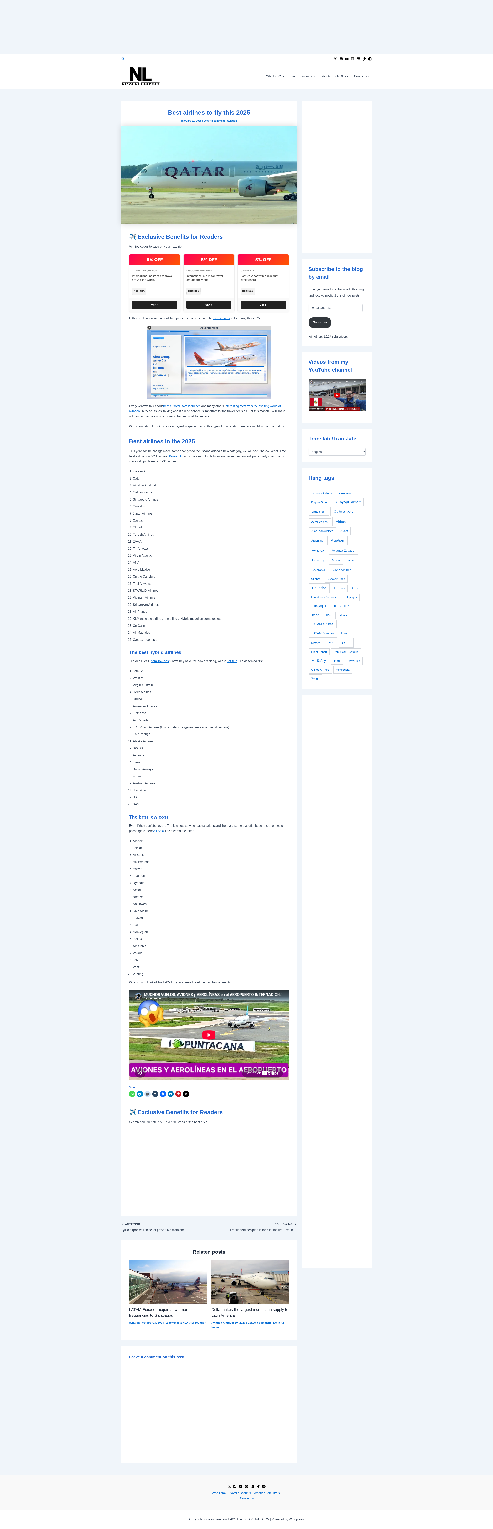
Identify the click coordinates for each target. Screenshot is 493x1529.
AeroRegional (319, 521)
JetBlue (232, 661)
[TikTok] (364, 59)
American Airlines (322, 531)
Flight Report (319, 651)
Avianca (318, 550)
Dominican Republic (346, 651)
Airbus (341, 522)
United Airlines (320, 669)
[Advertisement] (246, 27)
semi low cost (160, 661)
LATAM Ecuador (194, 1322)
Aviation (232, 120)
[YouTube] (347, 59)
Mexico (315, 642)
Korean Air (176, 456)
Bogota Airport (320, 502)
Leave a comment (214, 120)
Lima (344, 633)
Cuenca (316, 578)
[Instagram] (352, 59)
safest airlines (191, 406)
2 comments (174, 1322)
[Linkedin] (358, 59)
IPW (328, 615)
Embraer (339, 588)
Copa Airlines (342, 570)
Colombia (318, 570)
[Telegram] (370, 59)
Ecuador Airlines (321, 493)
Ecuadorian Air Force (324, 597)
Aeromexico (346, 493)
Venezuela (342, 669)
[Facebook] (341, 59)
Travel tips (353, 660)
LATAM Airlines (322, 624)
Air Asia (158, 831)
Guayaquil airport (348, 502)
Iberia (315, 615)
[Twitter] (335, 59)
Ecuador (319, 588)
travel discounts (301, 76)
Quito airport (343, 511)
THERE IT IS (342, 606)
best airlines (221, 318)
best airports (171, 406)
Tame (337, 660)
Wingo (315, 678)
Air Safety (319, 661)
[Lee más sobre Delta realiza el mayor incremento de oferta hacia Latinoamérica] (250, 1281)
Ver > (154, 304)
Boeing (318, 560)
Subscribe (320, 322)
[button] (123, 58)
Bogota (335, 560)
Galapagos (350, 597)
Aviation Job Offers (335, 76)
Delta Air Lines (336, 578)
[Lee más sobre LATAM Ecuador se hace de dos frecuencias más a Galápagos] (168, 1281)
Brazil (350, 560)
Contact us (361, 76)
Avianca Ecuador (343, 550)
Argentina (317, 540)
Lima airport (318, 511)
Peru (331, 642)
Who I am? (273, 76)
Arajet (344, 531)
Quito (346, 643)
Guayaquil (319, 606)
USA (355, 588)
